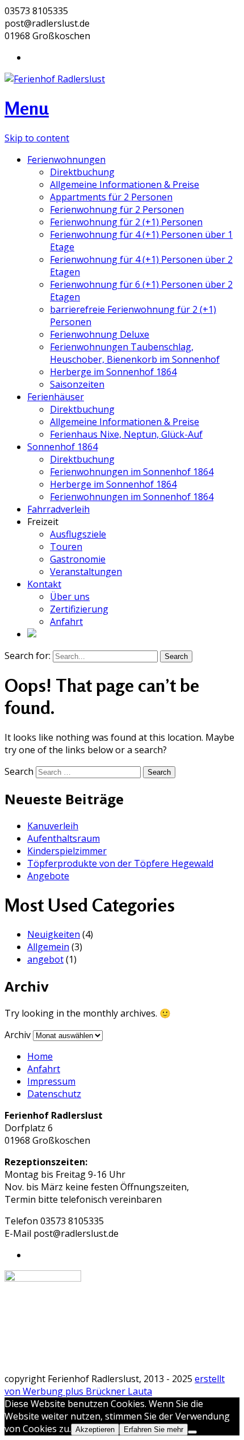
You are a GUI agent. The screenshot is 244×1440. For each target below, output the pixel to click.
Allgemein (48, 947)
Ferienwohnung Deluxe (99, 334)
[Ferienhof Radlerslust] (55, 79)
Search (19, 771)
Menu (27, 108)
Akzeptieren (95, 1429)
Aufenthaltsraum (63, 838)
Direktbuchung (82, 172)
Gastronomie (78, 559)
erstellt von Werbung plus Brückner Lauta (115, 1384)
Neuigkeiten (53, 934)
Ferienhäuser (55, 397)
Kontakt (44, 584)
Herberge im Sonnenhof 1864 (113, 372)
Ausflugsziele (78, 534)
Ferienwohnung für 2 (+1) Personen (126, 222)
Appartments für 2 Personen (111, 197)
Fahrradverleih (58, 509)
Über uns (70, 596)
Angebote (48, 876)
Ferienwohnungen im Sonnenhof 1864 (131, 471)
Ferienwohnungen (66, 159)
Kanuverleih (52, 826)
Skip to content (37, 138)
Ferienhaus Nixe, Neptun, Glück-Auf (126, 434)
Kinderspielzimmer (67, 851)
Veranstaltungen (86, 571)
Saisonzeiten (77, 384)
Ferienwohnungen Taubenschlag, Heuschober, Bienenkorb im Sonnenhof (135, 353)
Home (40, 1056)
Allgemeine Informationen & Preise (124, 184)
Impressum (51, 1081)
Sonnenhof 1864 (62, 446)
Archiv (18, 1034)
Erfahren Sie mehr (153, 1429)
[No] (192, 1432)
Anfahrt (66, 621)
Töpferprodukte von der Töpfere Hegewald (120, 863)
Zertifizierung (79, 609)
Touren (66, 546)
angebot (45, 959)
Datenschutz (54, 1094)
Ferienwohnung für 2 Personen (117, 209)
